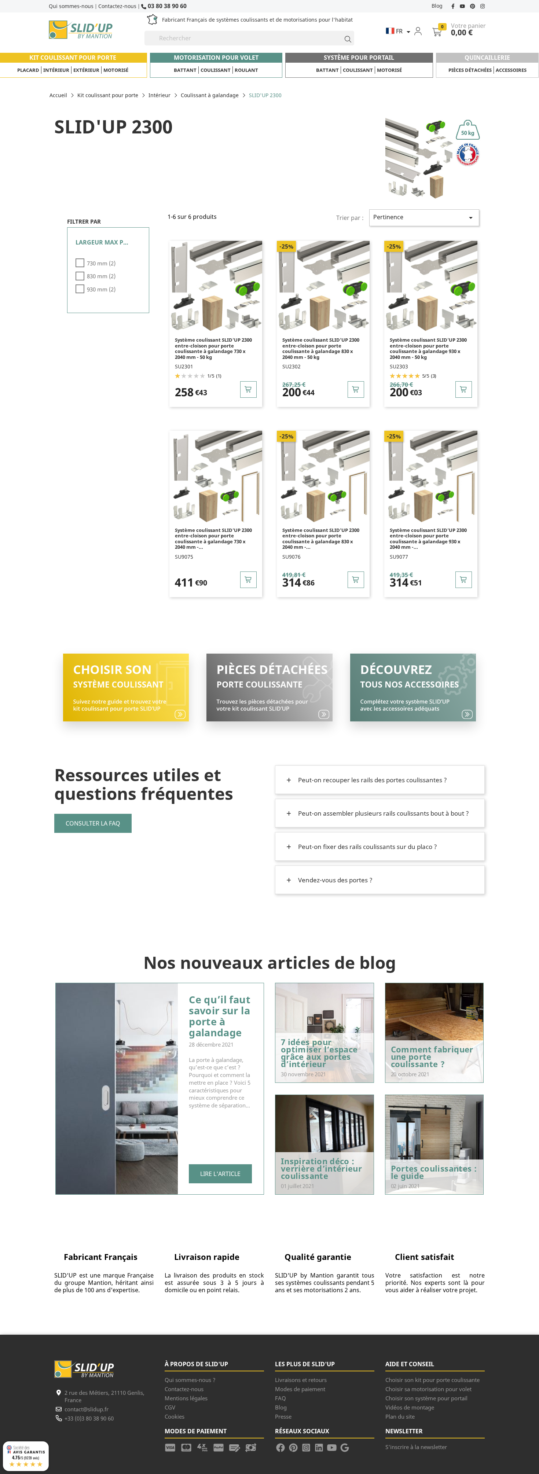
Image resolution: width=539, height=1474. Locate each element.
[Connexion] (422, 31)
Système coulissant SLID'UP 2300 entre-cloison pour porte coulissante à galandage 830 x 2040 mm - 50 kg (320, 348)
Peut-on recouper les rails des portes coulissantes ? (372, 780)
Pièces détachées (470, 70)
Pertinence (424, 217)
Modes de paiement (300, 1389)
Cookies (174, 1416)
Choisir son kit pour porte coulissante (432, 1379)
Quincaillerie (487, 58)
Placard (28, 70)
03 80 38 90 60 (166, 5)
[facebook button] (454, 5)
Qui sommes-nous (71, 6)
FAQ (280, 1398)
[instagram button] (481, 5)
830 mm (101, 276)
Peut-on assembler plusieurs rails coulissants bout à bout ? (383, 813)
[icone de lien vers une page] (173, 1447)
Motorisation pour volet (216, 58)
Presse (283, 1416)
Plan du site (400, 1416)
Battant (185, 70)
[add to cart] (248, 389)
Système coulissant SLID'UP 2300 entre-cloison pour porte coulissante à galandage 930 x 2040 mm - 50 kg (428, 348)
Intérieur (56, 70)
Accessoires (511, 70)
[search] (344, 38)
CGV (170, 1407)
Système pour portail (359, 58)
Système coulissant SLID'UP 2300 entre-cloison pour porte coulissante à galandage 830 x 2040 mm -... (320, 539)
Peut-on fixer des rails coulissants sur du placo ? (367, 846)
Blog (437, 5)
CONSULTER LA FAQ (93, 823)
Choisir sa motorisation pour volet (428, 1389)
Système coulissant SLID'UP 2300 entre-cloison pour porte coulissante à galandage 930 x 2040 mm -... (428, 539)
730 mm (101, 263)
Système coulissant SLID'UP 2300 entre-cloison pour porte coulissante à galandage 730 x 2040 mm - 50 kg (213, 348)
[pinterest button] (473, 5)
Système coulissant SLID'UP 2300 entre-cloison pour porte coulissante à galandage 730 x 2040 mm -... (213, 539)
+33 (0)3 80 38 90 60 (89, 1418)
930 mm (101, 289)
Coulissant (216, 70)
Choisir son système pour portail (426, 1398)
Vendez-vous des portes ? (335, 880)
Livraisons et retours (301, 1379)
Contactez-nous (117, 6)
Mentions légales (186, 1398)
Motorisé (115, 70)
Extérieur (86, 70)
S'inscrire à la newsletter (416, 1447)
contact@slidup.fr (87, 1409)
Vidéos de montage (409, 1407)
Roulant (246, 70)
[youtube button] (463, 5)
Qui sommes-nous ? (190, 1379)
